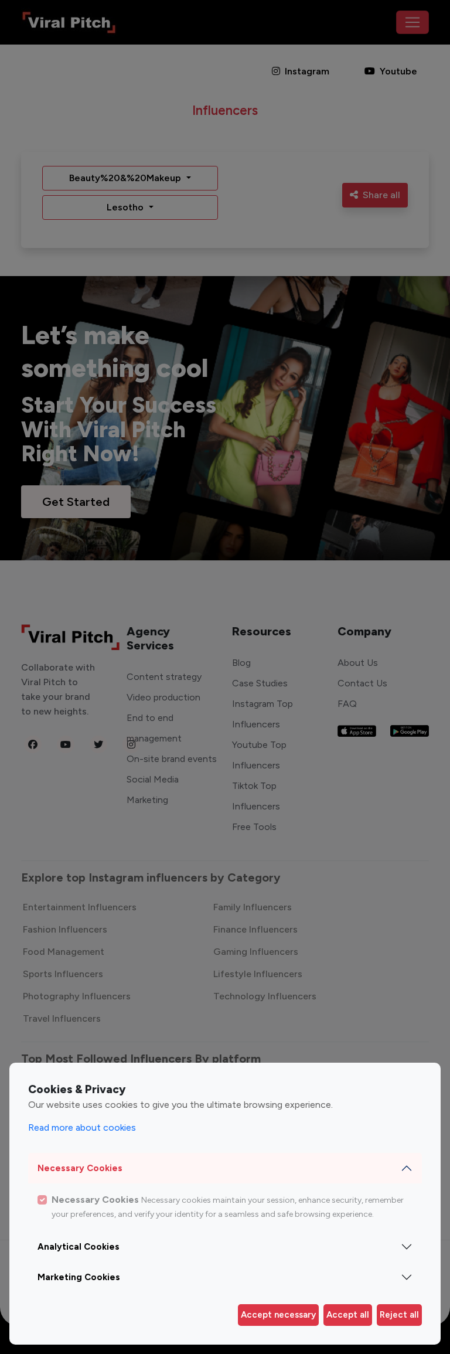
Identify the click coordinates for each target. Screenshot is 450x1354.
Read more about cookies (82, 1127)
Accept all (347, 1314)
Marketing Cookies (79, 1277)
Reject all (399, 1314)
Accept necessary (278, 1314)
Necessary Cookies (80, 1168)
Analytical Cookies (79, 1246)
